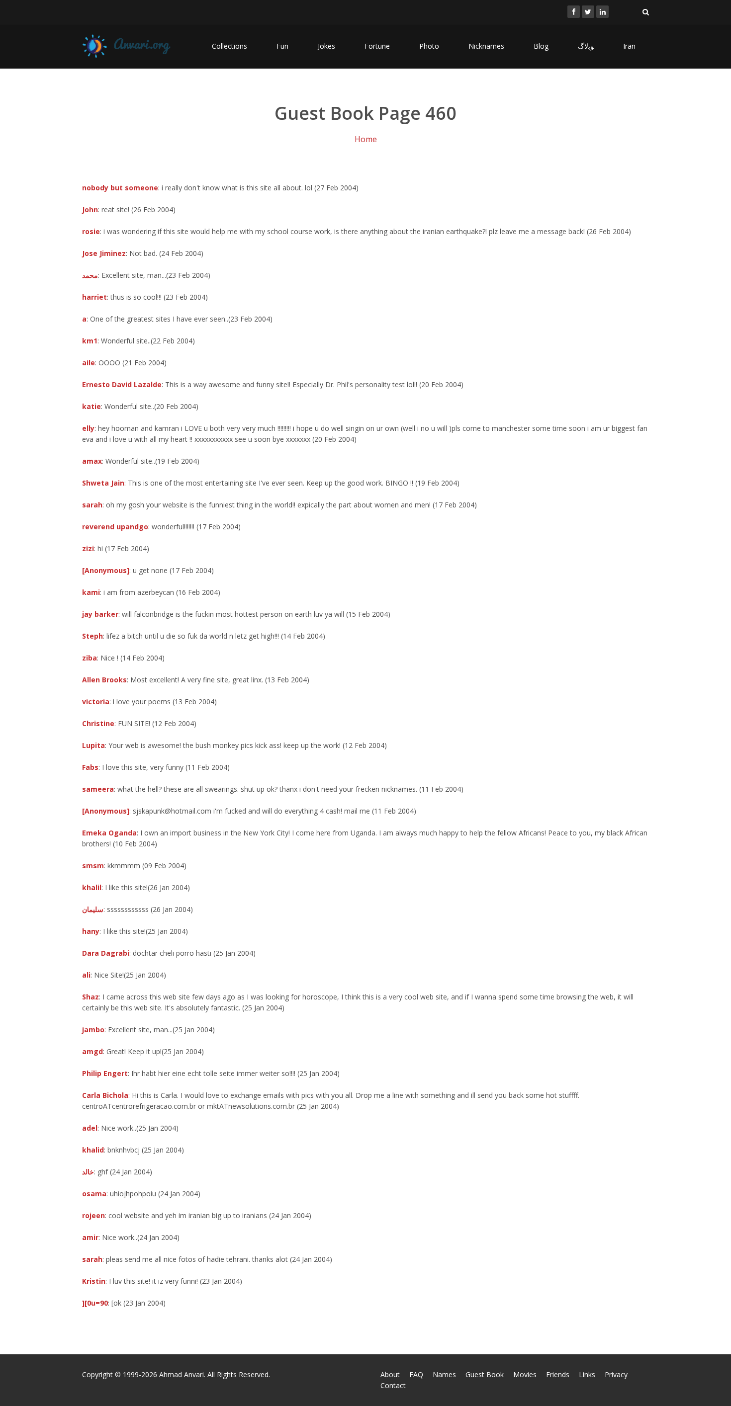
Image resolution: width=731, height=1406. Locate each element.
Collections (229, 46)
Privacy (616, 1374)
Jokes (326, 46)
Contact (393, 1385)
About (390, 1374)
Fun (282, 46)
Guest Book (484, 1374)
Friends (557, 1374)
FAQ (416, 1374)
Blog (541, 46)
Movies (525, 1374)
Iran (629, 46)
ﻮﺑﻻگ (586, 46)
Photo (429, 46)
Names (444, 1374)
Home (366, 139)
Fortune (377, 46)
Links (587, 1374)
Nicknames (486, 46)
